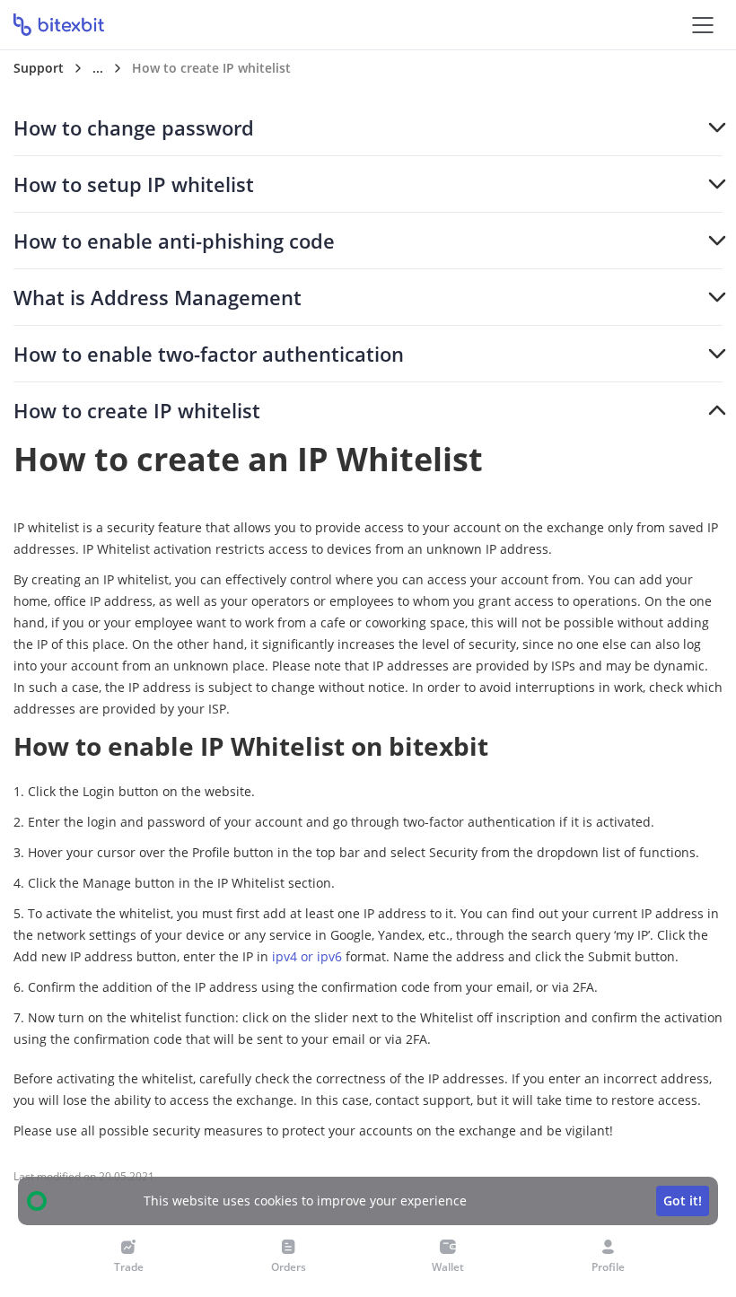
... (97, 67)
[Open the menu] (702, 24)
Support (38, 67)
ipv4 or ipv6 (307, 956)
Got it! (682, 1200)
